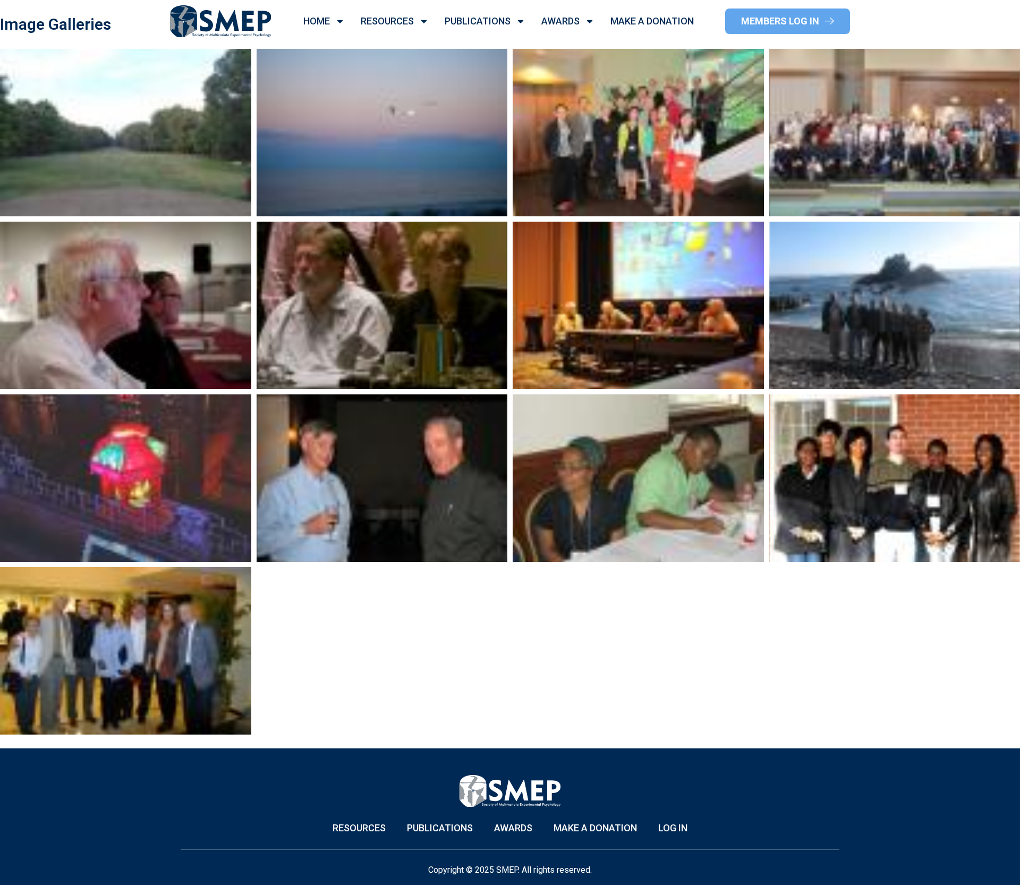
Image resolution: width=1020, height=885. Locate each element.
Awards (560, 21)
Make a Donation (652, 21)
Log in (672, 828)
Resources (387, 21)
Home (316, 21)
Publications (478, 21)
